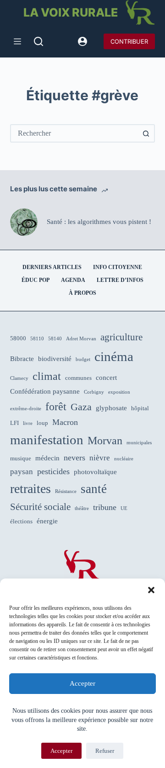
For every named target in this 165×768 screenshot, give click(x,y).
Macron (65, 422)
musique (20, 458)
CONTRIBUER (129, 41)
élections (21, 521)
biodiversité (55, 358)
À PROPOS (82, 293)
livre (28, 423)
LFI (14, 422)
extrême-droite (25, 408)
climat (47, 376)
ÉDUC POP (36, 280)
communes (78, 377)
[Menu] (17, 41)
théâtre (82, 508)
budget (83, 359)
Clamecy (19, 378)
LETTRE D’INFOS (120, 280)
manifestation (46, 439)
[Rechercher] (38, 41)
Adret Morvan (81, 338)
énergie (47, 521)
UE (124, 508)
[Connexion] (82, 41)
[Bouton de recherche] (146, 133)
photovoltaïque (95, 472)
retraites (30, 488)
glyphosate (111, 408)
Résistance (66, 491)
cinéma (113, 356)
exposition (119, 392)
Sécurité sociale (40, 507)
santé (94, 489)
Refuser (104, 750)
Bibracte (22, 358)
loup (42, 422)
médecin (47, 458)
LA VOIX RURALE (70, 12)
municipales (139, 442)
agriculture (121, 337)
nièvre (99, 457)
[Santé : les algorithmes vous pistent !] (24, 222)
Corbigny (94, 392)
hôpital (140, 408)
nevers (74, 457)
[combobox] (74, 133)
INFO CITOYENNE (117, 267)
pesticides (53, 471)
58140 (55, 338)
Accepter (82, 683)
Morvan (105, 441)
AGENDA (73, 280)
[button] (151, 590)
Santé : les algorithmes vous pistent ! (99, 221)
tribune (104, 507)
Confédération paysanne (45, 391)
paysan (21, 471)
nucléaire (123, 458)
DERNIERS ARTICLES (52, 267)
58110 (37, 338)
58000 (18, 338)
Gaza (81, 407)
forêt (55, 407)
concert (106, 377)
